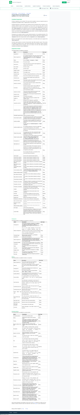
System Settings (19, 6)
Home (12, 6)
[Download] (38, 200)
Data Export (29, 13)
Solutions (15, 412)
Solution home (14, 13)
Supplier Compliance (36, 6)
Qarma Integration (56, 6)
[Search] (11, 8)
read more (25, 58)
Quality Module (27, 6)
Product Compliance (46, 6)
